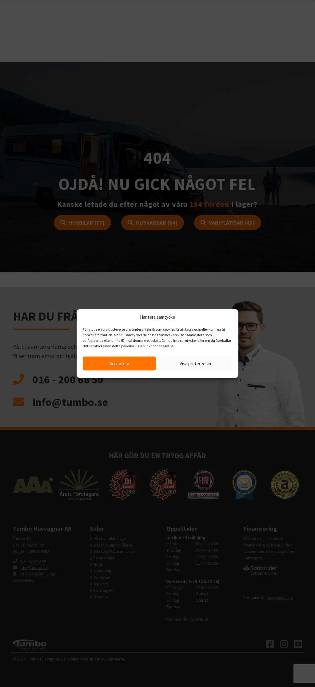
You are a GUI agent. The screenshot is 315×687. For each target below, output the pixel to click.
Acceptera (119, 363)
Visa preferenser (196, 363)
